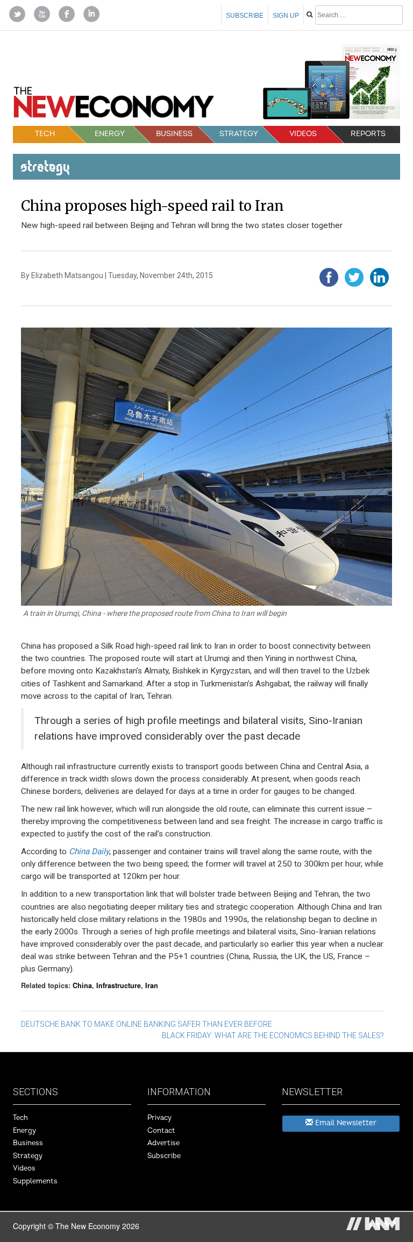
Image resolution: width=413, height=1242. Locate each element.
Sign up (286, 15)
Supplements (35, 1181)
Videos (303, 133)
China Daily (89, 851)
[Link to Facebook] (67, 12)
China (82, 985)
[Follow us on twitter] (17, 12)
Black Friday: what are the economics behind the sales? (273, 1035)
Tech (45, 133)
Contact (161, 1130)
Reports (368, 133)
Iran (151, 985)
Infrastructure (118, 985)
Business (174, 133)
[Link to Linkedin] (91, 12)
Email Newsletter (344, 1122)
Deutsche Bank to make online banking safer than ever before (146, 1024)
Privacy (159, 1117)
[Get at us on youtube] (42, 12)
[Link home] (114, 106)
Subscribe (245, 15)
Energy (110, 133)
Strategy (238, 133)
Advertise (163, 1143)
